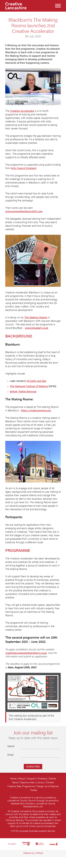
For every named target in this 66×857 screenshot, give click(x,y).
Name (10, 746)
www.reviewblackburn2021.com (24, 211)
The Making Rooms (35, 317)
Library (40, 782)
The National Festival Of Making (29, 386)
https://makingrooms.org (36, 410)
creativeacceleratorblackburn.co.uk (25, 653)
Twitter (33, 790)
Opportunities (27, 782)
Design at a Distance (48, 786)
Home (13, 778)
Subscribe (33, 766)
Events (52, 778)
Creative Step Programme (21, 786)
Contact (50, 782)
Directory (42, 778)
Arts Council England (23, 168)
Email (10, 754)
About (21, 778)
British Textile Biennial (23, 391)
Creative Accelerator (22, 111)
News (15, 782)
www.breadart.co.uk (36, 328)
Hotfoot (39, 852)
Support (31, 778)
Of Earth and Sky (36, 381)
